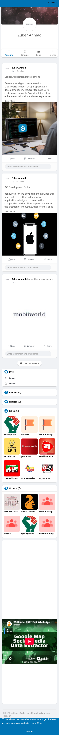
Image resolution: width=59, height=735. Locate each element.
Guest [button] (52, 2)
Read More (9, 100)
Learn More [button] (36, 723)
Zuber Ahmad (29, 35)
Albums (13, 392)
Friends (13, 402)
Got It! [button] (29, 731)
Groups (13, 488)
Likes (12, 411)
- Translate (20, 71)
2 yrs (13, 71)
